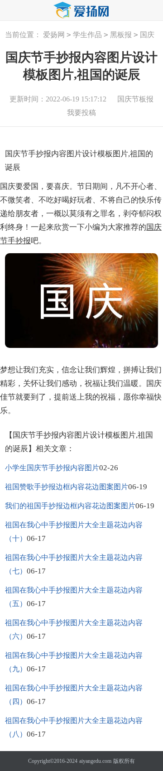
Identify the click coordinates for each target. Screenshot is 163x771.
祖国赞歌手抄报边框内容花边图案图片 (66, 487)
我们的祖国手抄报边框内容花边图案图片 (70, 506)
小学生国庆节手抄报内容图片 (52, 468)
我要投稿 (81, 112)
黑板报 (121, 35)
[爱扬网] (81, 10)
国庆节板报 (135, 99)
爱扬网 (54, 35)
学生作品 (87, 35)
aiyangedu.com (95, 761)
